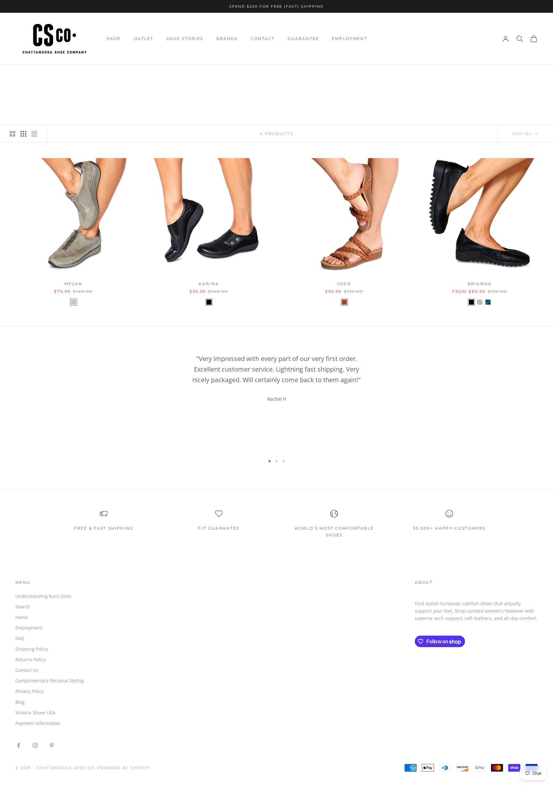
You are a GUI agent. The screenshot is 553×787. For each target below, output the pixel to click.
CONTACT (263, 38)
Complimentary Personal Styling (49, 681)
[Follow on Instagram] (35, 745)
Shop (39, 73)
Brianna (480, 283)
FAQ (19, 638)
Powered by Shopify (124, 768)
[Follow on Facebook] (18, 745)
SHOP (114, 38)
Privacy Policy (29, 691)
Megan (73, 283)
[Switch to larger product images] (12, 133)
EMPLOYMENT (349, 38)
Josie (344, 283)
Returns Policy (30, 659)
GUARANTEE (303, 38)
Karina (209, 283)
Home (21, 73)
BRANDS (227, 38)
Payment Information (37, 723)
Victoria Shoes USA (35, 713)
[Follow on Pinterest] (52, 745)
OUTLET (144, 38)
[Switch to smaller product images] (23, 133)
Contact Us (26, 670)
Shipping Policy (31, 649)
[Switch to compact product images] (34, 133)
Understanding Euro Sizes (43, 596)
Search (22, 607)
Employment (28, 628)
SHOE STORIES (185, 38)
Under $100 (64, 73)
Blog (20, 702)
